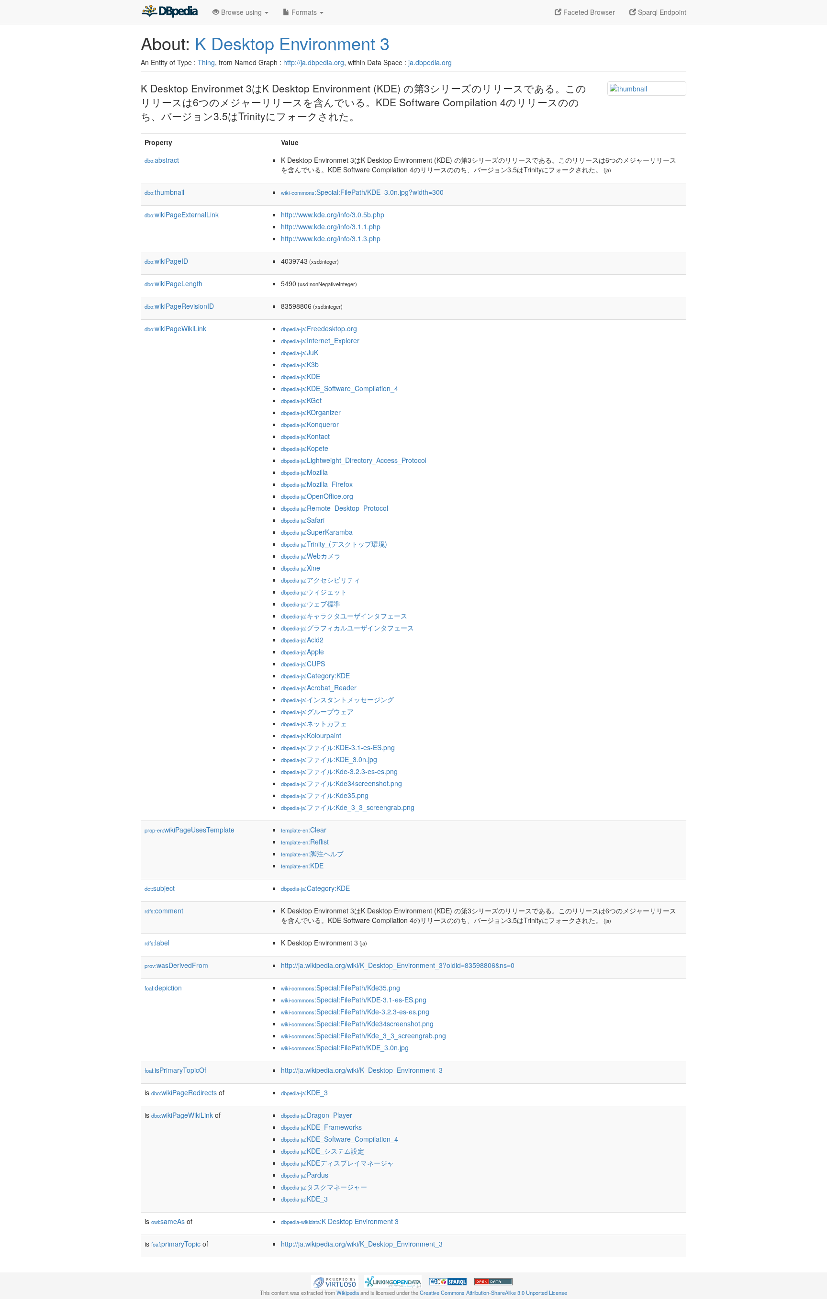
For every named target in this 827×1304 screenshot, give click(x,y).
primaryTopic (176, 1243)
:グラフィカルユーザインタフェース (347, 627)
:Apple (302, 651)
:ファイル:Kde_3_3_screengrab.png (347, 807)
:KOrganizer (311, 412)
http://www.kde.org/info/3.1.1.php (330, 226)
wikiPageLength (173, 283)
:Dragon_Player (316, 1115)
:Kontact (305, 436)
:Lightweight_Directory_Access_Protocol (353, 460)
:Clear (303, 829)
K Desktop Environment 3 (292, 43)
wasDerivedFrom (176, 965)
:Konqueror (310, 424)
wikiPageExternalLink (182, 214)
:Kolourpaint (311, 735)
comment (164, 910)
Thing (206, 62)
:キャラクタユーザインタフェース (344, 615)
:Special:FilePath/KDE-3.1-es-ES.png (353, 999)
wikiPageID (166, 261)
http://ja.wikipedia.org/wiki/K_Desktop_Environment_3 (362, 1070)
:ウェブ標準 (310, 603)
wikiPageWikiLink (175, 328)
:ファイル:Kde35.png (325, 795)
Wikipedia (347, 1292)
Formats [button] (304, 12)
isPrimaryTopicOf (175, 1070)
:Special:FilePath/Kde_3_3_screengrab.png (363, 1035)
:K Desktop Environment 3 (340, 1221)
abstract (162, 160)
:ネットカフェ (314, 723)
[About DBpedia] (169, 12)
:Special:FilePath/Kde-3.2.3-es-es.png (355, 1011)
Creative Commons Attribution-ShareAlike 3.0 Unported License (493, 1292)
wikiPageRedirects (184, 1092)
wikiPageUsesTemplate (190, 829)
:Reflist (305, 841)
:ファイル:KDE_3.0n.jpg (329, 759)
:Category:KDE (315, 675)
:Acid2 (302, 639)
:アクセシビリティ (320, 580)
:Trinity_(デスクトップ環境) (334, 544)
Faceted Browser (588, 12)
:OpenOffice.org (317, 496)
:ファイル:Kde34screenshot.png (341, 783)
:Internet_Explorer (320, 340)
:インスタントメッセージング (337, 699)
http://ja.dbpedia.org (313, 62)
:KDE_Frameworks (321, 1127)
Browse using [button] (241, 12)
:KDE (300, 376)
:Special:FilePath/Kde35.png (340, 987)
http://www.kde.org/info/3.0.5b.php (332, 214)
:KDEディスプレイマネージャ (337, 1163)
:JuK (299, 352)
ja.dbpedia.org (430, 62)
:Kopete (304, 448)
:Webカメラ (311, 556)
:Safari (302, 520)
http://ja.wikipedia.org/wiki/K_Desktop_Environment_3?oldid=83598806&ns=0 (397, 965)
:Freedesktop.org (319, 328)
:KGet (301, 400)
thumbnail (164, 192)
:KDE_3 (304, 1092)
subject (160, 888)
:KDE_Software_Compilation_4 (339, 388)
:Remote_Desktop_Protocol (334, 508)
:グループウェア (317, 711)
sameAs (168, 1221)
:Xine (300, 568)
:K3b (300, 364)
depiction (163, 987)
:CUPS (303, 663)
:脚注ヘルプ (312, 853)
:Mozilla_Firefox (317, 484)
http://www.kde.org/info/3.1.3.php (330, 238)
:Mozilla (304, 472)
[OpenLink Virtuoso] (334, 1280)
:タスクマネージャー (324, 1187)
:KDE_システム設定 (322, 1151)
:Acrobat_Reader (319, 687)
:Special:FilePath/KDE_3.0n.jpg (345, 1047)
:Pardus (304, 1175)
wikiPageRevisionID (179, 306)
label (157, 942)
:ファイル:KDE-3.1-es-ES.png (338, 747)
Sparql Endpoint (661, 12)
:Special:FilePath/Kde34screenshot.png (357, 1023)
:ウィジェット (314, 591)
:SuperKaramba (317, 532)
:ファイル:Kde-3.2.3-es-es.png (339, 771)
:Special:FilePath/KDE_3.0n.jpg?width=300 (362, 192)
